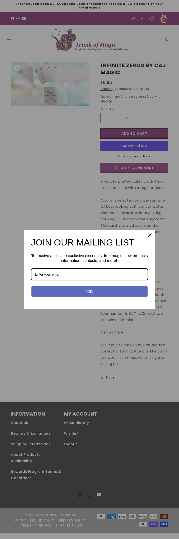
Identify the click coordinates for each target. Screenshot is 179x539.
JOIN (89, 292)
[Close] (150, 235)
